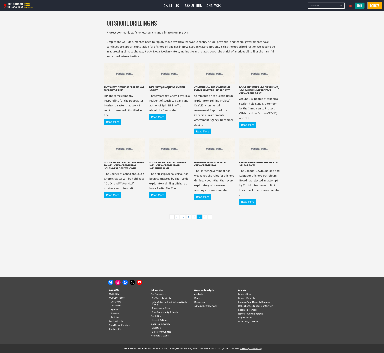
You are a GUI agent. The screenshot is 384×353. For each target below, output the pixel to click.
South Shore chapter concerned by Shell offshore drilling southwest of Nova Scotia (124, 165)
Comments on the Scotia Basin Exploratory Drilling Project (212, 89)
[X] (132, 282)
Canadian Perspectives (205, 305)
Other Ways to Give (248, 321)
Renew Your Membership (250, 313)
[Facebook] (125, 282)
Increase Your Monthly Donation (254, 301)
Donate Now (244, 294)
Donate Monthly (246, 297)
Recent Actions (160, 319)
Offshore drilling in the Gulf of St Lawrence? (258, 164)
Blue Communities (161, 331)
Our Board (116, 301)
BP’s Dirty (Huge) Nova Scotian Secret (167, 89)
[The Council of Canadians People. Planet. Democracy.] (19, 5)
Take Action (192, 5)
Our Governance (117, 297)
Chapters (156, 327)
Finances (115, 313)
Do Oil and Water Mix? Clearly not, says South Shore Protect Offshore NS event (259, 90)
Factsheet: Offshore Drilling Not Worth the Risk (124, 89)
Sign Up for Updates (119, 325)
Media (197, 297)
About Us (171, 5)
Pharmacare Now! (161, 308)
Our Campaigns (158, 294)
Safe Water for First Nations (166, 301)
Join (359, 5)
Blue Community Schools (165, 312)
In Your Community (160, 323)
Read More (112, 122)
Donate (242, 290)
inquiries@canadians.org (251, 348)
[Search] (341, 6)
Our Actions (156, 316)
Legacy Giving (245, 317)
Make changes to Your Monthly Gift (255, 305)
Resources (199, 301)
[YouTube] (139, 282)
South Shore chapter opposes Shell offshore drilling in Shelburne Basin (167, 165)
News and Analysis (204, 290)
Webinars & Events (160, 335)
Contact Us (115, 328)
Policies (115, 317)
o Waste (167, 297)
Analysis (213, 5)
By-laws (115, 309)
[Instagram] (118, 282)
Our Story (114, 293)
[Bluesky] (110, 282)
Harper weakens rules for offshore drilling (210, 164)
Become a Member (247, 309)
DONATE (374, 5)
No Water (157, 297)
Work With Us (116, 321)
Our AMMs (116, 305)
